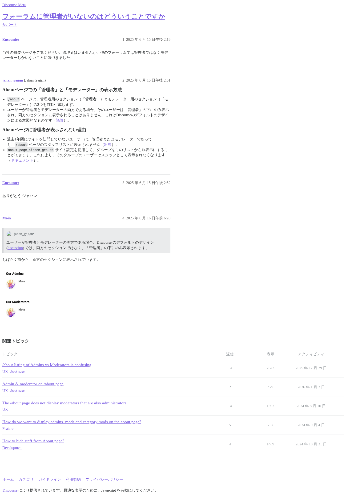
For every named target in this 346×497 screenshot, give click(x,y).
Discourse (10, 490)
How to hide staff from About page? (33, 441)
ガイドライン (49, 479)
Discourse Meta (14, 5)
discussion (15, 248)
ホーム (8, 479)
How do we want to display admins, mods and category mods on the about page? (71, 421)
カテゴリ (26, 479)
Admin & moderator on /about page (33, 384)
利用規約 (73, 479)
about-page (17, 371)
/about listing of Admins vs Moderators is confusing (46, 364)
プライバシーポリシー (104, 479)
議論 (60, 120)
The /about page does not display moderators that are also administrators (64, 403)
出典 (108, 145)
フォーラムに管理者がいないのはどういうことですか (83, 16)
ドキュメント (22, 160)
